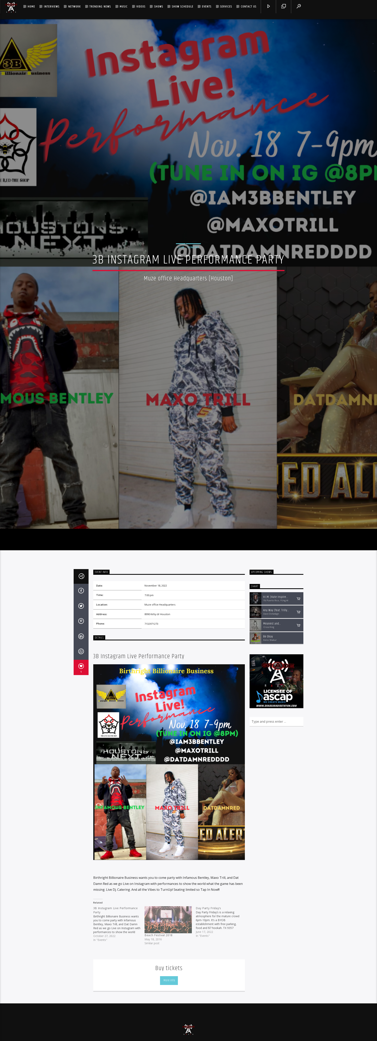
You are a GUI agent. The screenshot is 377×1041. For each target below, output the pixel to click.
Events (206, 6)
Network (74, 6)
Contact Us (248, 6)
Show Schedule (182, 6)
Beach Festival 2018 (159, 978)
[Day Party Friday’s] (221, 965)
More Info (169, 1023)
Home (31, 6)
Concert (193, 267)
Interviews (51, 6)
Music (124, 6)
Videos (140, 6)
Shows (158, 6)
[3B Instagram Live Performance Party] (119, 967)
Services (226, 6)
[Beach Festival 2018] (168, 962)
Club (181, 267)
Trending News (100, 6)
